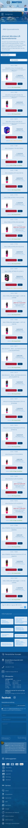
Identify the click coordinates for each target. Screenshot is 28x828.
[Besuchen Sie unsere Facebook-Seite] (6, 698)
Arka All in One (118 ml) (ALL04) (14, 68)
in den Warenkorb (12, 83)
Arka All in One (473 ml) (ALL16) (14, 95)
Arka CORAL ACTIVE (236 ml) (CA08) (14, 222)
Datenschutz (8, 798)
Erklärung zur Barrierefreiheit (12, 823)
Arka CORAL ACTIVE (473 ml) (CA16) (14, 246)
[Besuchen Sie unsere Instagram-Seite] (13, 698)
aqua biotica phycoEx (5, 635)
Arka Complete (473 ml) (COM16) (14, 173)
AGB (6, 801)
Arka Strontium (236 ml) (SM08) (14, 479)
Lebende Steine (6, 629)
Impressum (8, 805)
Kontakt (7, 809)
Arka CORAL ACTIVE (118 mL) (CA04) (14, 197)
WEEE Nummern (9, 820)
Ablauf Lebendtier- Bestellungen (5, 621)
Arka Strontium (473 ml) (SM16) (14, 503)
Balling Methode (20, 635)
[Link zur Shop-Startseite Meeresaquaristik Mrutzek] (14, 2)
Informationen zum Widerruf (12, 812)
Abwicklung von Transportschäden (7, 644)
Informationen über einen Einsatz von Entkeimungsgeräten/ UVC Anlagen (22, 620)
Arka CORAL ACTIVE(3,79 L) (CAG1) (14, 271)
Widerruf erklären (9, 816)
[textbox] (13, 9)
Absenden (6, 738)
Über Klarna (8, 767)
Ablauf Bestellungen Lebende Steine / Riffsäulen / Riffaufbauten (20, 643)
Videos (7, 790)
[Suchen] (25, 9)
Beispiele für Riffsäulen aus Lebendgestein (20, 628)
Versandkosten (23, 78)
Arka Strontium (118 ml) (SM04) (14, 454)
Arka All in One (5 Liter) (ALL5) (14, 121)
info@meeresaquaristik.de (11, 671)
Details (20, 83)
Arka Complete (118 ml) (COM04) (14, 148)
